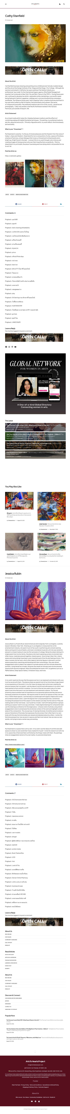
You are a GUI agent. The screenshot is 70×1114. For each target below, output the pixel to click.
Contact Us (8, 1006)
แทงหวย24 (15, 285)
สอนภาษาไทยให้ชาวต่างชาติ (20, 824)
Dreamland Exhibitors (22, 194)
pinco (14, 252)
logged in (16, 331)
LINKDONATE (16, 322)
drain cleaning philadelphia (21, 228)
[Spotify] (35, 1101)
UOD (13, 857)
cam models (16, 832)
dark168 (14, 845)
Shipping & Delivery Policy (30, 1087)
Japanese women (17, 816)
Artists (12, 194)
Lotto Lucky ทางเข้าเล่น (19, 882)
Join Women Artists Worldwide (13, 998)
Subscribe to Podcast (11, 1009)
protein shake (16, 849)
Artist (7, 194)
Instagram (8, 1003)
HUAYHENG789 (17, 306)
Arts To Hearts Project (35, 1061)
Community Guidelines (11, 939)
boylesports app (17, 886)
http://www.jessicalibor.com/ (15, 744)
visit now (15, 260)
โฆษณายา (15, 273)
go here (14, 314)
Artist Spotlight (9, 954)
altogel (14, 837)
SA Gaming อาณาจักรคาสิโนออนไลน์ (23, 297)
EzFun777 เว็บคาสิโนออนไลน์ (21, 269)
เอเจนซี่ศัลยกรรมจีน (18, 869)
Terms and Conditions (36, 1085)
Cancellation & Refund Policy (51, 1085)
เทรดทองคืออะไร (17, 277)
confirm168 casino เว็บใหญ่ (20, 232)
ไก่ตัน (13, 812)
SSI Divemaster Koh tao (19, 800)
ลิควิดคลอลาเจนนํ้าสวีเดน (19, 874)
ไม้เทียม (14, 828)
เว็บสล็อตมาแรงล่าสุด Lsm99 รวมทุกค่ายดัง (25, 310)
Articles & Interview (10, 957)
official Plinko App (18, 256)
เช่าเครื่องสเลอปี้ (17, 244)
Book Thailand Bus (18, 853)
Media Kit (7, 945)
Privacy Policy (25, 1085)
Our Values (8, 937)
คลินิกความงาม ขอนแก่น (19, 902)
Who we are (8, 934)
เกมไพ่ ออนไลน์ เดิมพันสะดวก (21, 236)
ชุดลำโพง (15, 318)
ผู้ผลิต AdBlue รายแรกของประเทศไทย (23, 841)
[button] (6, 4)
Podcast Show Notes (10, 960)
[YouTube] (32, 1101)
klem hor (15, 265)
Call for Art (8, 942)
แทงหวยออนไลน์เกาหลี (19, 898)
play (13, 293)
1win (13, 861)
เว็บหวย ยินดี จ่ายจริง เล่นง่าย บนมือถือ (23, 281)
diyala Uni (15, 248)
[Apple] (39, 1101)
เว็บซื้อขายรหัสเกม (17, 302)
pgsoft (14, 223)
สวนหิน (14, 820)
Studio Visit (8, 965)
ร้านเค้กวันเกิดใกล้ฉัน (18, 890)
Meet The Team (16, 1085)
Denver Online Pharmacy (20, 878)
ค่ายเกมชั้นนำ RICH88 (19, 894)
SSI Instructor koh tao (19, 804)
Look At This (16, 865)
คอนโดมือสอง (16, 906)
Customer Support (43, 1087)
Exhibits (7, 968)
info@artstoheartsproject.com (35, 1065)
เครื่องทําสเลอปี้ (16, 240)
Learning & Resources (11, 962)
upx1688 (15, 219)
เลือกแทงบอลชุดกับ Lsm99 (20, 808)
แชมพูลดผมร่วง (16, 289)
